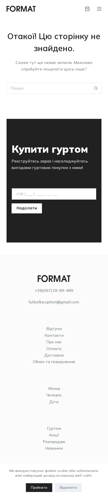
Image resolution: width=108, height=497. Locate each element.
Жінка (54, 388)
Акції (54, 434)
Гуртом (54, 428)
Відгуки (54, 328)
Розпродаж (54, 441)
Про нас (54, 341)
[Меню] (99, 9)
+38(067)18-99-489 (54, 290)
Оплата (53, 348)
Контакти (54, 335)
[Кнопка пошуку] (95, 88)
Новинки (54, 448)
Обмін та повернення (54, 361)
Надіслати (27, 208)
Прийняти (39, 487)
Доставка (54, 355)
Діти (54, 401)
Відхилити (68, 487)
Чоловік (54, 394)
